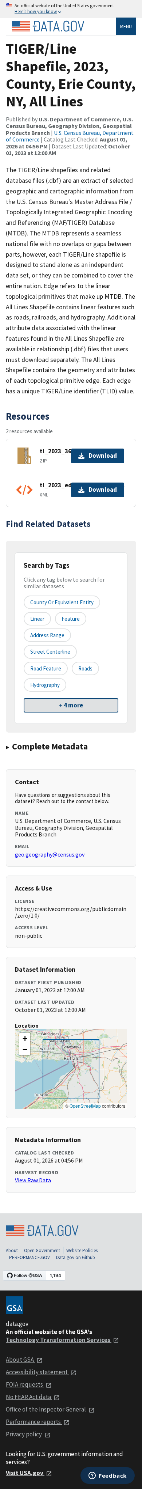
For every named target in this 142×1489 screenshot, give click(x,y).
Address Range (47, 635)
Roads (85, 668)
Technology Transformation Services (58, 1340)
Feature (71, 618)
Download (103, 455)
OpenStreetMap (85, 1106)
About (12, 1250)
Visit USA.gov (25, 1473)
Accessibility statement (37, 1372)
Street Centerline (50, 651)
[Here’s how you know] (71, 9)
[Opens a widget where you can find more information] (107, 1476)
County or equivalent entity (62, 602)
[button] (24, 1038)
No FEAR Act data (29, 1397)
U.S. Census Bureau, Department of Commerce (70, 136)
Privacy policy (24, 1434)
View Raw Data (33, 1180)
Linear (37, 618)
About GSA (20, 1360)
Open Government (42, 1250)
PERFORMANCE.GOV (29, 1257)
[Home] (48, 26)
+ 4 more (71, 705)
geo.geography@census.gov (49, 854)
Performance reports (34, 1422)
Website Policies (82, 1250)
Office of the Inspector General (46, 1409)
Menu (126, 26)
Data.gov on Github (75, 1257)
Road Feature (45, 668)
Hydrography (45, 684)
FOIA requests (25, 1384)
